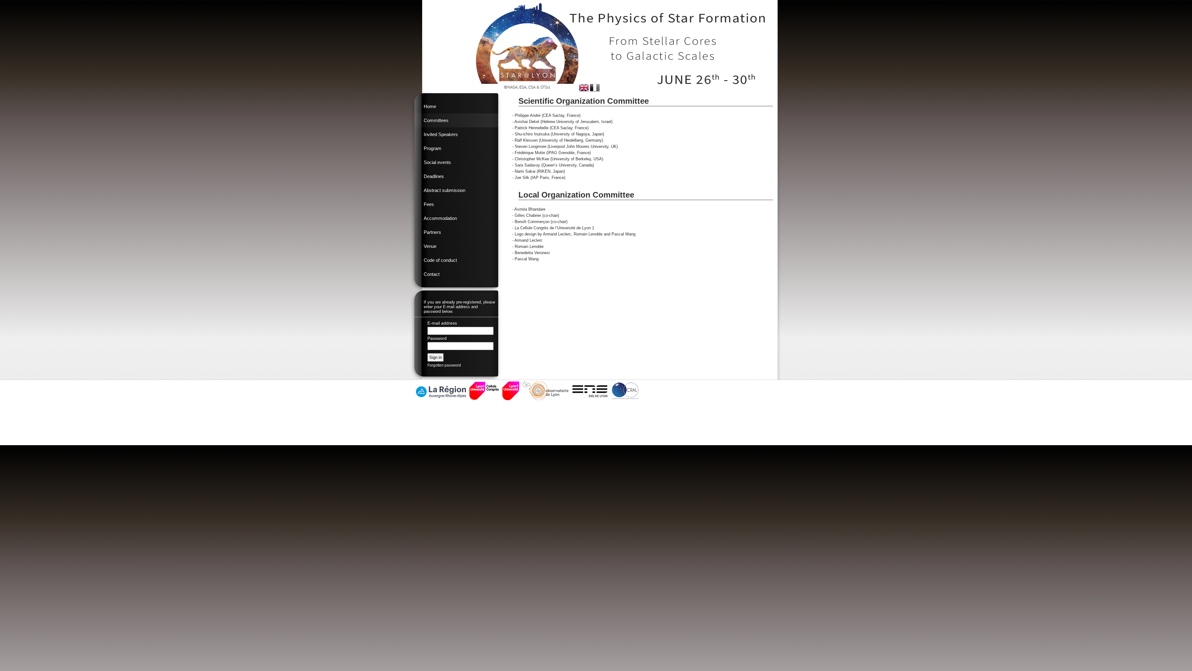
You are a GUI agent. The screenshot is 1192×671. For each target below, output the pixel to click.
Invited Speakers (441, 134)
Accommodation (440, 218)
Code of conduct (440, 260)
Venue (430, 246)
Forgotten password (444, 365)
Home (430, 106)
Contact (432, 274)
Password (437, 338)
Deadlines (434, 176)
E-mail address (442, 323)
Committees (436, 120)
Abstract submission (444, 190)
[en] (584, 88)
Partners (432, 232)
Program (432, 148)
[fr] (595, 88)
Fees (429, 204)
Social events (437, 162)
